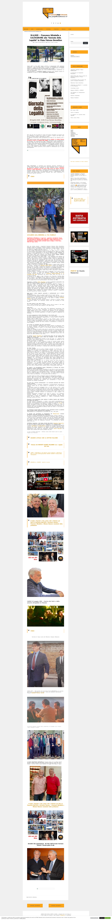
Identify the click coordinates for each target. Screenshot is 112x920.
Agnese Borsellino (37, 335)
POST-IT (73, 271)
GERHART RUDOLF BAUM (37, 692)
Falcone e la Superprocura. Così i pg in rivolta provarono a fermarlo (79, 189)
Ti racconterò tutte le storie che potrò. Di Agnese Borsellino (78, 80)
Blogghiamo (62, 915)
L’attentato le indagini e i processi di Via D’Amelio (79, 85)
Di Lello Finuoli (42, 425)
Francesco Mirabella (32, 897)
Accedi (72, 34)
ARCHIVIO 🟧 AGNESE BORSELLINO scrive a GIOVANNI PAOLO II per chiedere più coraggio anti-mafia (79, 186)
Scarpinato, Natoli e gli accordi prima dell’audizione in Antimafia (79, 183)
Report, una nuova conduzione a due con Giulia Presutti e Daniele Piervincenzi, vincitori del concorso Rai (79, 179)
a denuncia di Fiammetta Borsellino (77, 73)
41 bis (60, 403)
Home (26, 29)
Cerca (72, 41)
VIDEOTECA (56, 29)
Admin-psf (43, 42)
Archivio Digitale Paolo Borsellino (32, 31)
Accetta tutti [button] (108, 917)
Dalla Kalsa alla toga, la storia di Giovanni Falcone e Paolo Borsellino (79, 76)
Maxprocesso (56, 413)
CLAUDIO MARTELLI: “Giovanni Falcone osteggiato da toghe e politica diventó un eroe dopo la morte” (78, 175)
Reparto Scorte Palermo (52, 42)
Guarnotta (34, 425)
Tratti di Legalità (75, 112)
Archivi (72, 55)
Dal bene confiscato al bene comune (79, 161)
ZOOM (70, 29)
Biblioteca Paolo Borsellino (77, 82)
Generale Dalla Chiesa (46, 265)
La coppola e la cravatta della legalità (78, 115)
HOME (72, 130)
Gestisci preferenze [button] (94, 917)
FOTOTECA (73, 132)
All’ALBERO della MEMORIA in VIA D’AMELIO (41, 235)
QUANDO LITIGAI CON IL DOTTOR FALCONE (44, 438)
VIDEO (32, 176)
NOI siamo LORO (74, 110)
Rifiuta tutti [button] (102, 917)
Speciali (64, 29)
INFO (32, 29)
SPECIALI (73, 135)
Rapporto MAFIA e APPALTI (77, 90)
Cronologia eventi (75, 88)
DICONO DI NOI (74, 134)
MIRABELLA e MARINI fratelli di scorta (40, 462)
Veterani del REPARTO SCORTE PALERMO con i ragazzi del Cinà (46, 445)
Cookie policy (22, 918)
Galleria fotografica (75, 95)
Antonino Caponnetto (58, 423)
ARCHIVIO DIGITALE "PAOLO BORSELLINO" (77, 70)
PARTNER (73, 136)
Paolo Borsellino (42, 281)
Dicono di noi (39, 29)
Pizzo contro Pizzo (75, 117)
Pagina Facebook (74, 97)
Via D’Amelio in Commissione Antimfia (78, 93)
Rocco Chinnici (58, 428)
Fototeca (48, 29)
